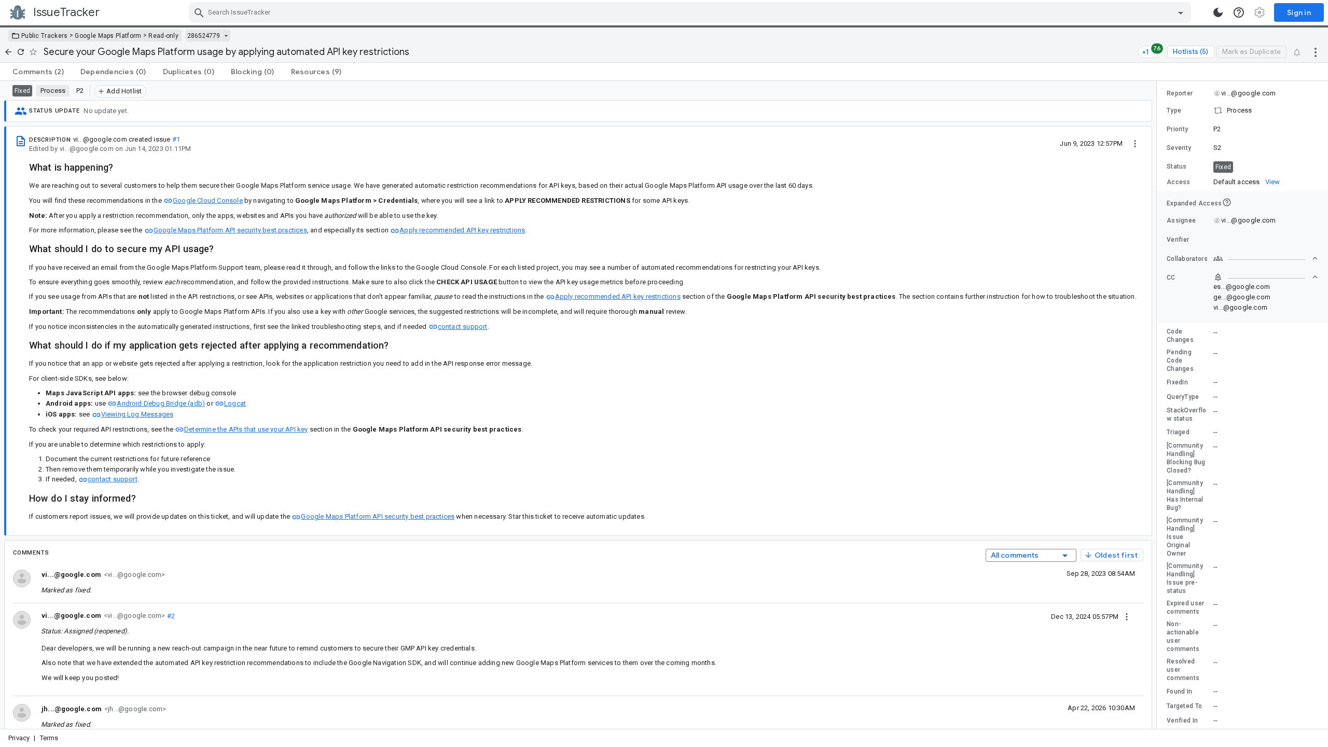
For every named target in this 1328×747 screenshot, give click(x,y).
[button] (1242, 110)
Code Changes (1180, 335)
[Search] (199, 12)
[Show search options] (1180, 12)
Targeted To (1184, 706)
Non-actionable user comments (1183, 636)
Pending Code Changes (1180, 360)
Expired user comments (1186, 607)
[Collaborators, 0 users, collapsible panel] (1265, 258)
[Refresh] (21, 52)
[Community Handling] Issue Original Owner (1185, 537)
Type (1174, 110)
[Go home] (8, 52)
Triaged (1178, 432)
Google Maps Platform (108, 35)
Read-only (163, 35)
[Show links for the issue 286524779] (226, 36)
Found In (1179, 691)
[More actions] (1315, 52)
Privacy (19, 738)
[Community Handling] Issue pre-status (1185, 578)
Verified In (1182, 720)
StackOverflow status (1187, 414)
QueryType (1183, 396)
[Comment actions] (1126, 616)
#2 (170, 615)
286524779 (203, 35)
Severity (1179, 147)
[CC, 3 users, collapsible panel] (1265, 277)
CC (1171, 277)
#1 (176, 139)
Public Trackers (44, 35)
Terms (49, 738)
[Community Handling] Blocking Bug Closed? (1186, 458)
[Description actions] (1135, 143)
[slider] (1158, 405)
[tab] (38, 71)
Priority (1177, 129)
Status (1177, 166)
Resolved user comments (1183, 670)
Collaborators (1187, 258)
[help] (1238, 12)
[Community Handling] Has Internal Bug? (1185, 495)
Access (1179, 182)
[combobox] (691, 12)
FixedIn (1177, 382)
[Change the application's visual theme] (1218, 12)
